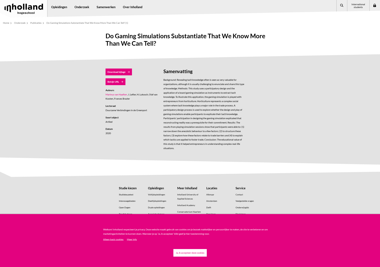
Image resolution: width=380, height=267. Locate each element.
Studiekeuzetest (126, 194)
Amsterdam (211, 201)
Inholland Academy (186, 205)
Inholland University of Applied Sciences (187, 196)
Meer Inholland (187, 188)
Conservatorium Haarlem (189, 211)
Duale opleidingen (156, 207)
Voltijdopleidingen (156, 194)
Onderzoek (20, 22)
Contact (239, 194)
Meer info (132, 239)
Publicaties (36, 22)
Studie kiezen (128, 188)
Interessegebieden (127, 201)
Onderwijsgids (242, 207)
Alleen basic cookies (113, 239)
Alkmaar (210, 194)
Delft (208, 207)
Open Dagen (124, 207)
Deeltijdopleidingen (157, 201)
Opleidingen (156, 188)
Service (241, 188)
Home (6, 22)
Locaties (211, 188)
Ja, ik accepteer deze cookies (190, 252)
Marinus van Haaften (116, 94)
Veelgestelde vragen (245, 201)
